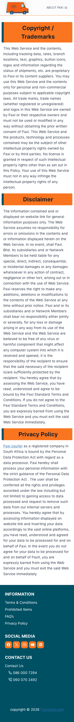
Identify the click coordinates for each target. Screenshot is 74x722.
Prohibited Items (18, 609)
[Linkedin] (40, 644)
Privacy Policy (16, 623)
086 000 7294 (25, 673)
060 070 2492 (25, 680)
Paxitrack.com (52, 709)
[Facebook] (8, 644)
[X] (16, 644)
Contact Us (14, 666)
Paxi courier (13, 446)
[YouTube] (32, 644)
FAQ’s (9, 616)
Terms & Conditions (21, 602)
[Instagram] (24, 644)
